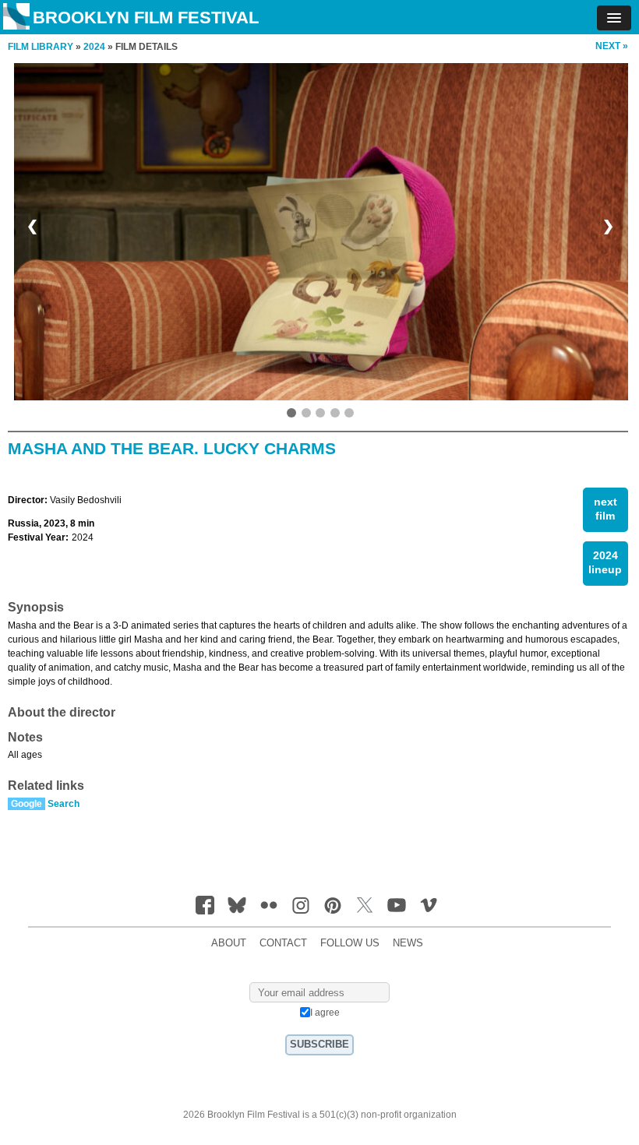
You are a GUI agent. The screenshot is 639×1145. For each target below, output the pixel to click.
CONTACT (283, 943)
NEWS (408, 943)
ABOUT (228, 943)
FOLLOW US (350, 943)
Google (26, 803)
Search (63, 803)
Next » (611, 46)
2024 (94, 46)
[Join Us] (205, 905)
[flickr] (268, 905)
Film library (40, 46)
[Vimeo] (428, 905)
